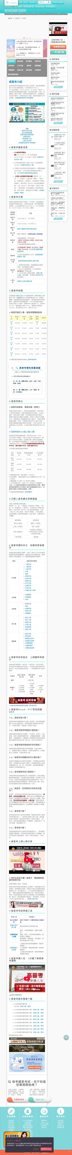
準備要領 (11, 70)
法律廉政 (28, 594)
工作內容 (20, 65)
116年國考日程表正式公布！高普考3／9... (60, 144)
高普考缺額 (17, 290)
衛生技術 (28, 636)
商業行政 (28, 611)
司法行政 (28, 588)
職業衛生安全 (29, 638)
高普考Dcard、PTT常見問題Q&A (25, 710)
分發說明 (38, 70)
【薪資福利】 (28, 492)
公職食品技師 (29, 648)
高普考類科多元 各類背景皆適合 (26, 546)
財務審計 (28, 613)
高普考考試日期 (27, 130)
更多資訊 (36, 1149)
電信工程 (28, 629)
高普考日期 (17, 197)
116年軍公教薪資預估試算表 (27, 173)
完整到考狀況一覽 (27, 165)
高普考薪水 (27, 136)
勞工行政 (28, 583)
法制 (26, 599)
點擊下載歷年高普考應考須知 (27, 229)
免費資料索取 (59, 47)
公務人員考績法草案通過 (24, 499)
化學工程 (28, 624)
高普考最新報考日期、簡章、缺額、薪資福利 (37, 14)
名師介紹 (20, 70)
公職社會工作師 (30, 590)
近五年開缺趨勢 (27, 132)
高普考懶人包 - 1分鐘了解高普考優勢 (26, 959)
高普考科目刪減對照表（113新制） (57, 193)
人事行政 (28, 569)
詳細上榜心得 (32, 899)
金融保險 (28, 608)
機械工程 (28, 622)
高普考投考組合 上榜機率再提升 (26, 658)
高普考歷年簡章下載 (21, 999)
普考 (29, 1006)
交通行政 (28, 585)
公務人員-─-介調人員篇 (58, 214)
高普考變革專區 (13, 74)
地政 (26, 574)
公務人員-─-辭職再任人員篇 (58, 208)
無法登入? (33, 2)
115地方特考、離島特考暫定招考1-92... (60, 174)
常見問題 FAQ (27, 138)
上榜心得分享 (27, 140)
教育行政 (28, 581)
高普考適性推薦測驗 (27, 134)
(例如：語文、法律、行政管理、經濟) (27, 382)
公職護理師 (29, 643)
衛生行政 (28, 634)
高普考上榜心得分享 (21, 841)
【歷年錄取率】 (32, 359)
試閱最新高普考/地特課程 (24, 98)
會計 (26, 606)
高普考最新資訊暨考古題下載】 (29, 261)
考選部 (19, 297)
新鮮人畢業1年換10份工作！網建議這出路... (60, 164)
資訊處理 (28, 627)
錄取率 (29, 65)
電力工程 (28, 617)
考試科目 (38, 61)
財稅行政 (28, 604)
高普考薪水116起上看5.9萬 (23, 432)
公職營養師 (29, 645)
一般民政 (28, 567)
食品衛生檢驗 (29, 641)
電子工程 (28, 620)
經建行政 (28, 576)
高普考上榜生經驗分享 (24, 281)
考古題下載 (59, 52)
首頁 (11, 18)
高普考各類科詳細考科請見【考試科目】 (24, 705)
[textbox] (42, 2)
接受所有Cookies (46, 1149)
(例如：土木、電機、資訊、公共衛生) (26, 391)
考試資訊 (11, 61)
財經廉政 (28, 597)
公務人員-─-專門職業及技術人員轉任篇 (58, 203)
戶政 (26, 571)
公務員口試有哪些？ (57, 198)
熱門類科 (29, 61)
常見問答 (29, 70)
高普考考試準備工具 (21, 911)
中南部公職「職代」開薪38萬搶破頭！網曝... (59, 154)
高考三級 (23, 1006)
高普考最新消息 (19, 147)
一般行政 (28, 564)
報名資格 (20, 61)
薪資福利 (11, 65)
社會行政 (28, 578)
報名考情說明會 (16, 995)
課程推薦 (38, 65)
